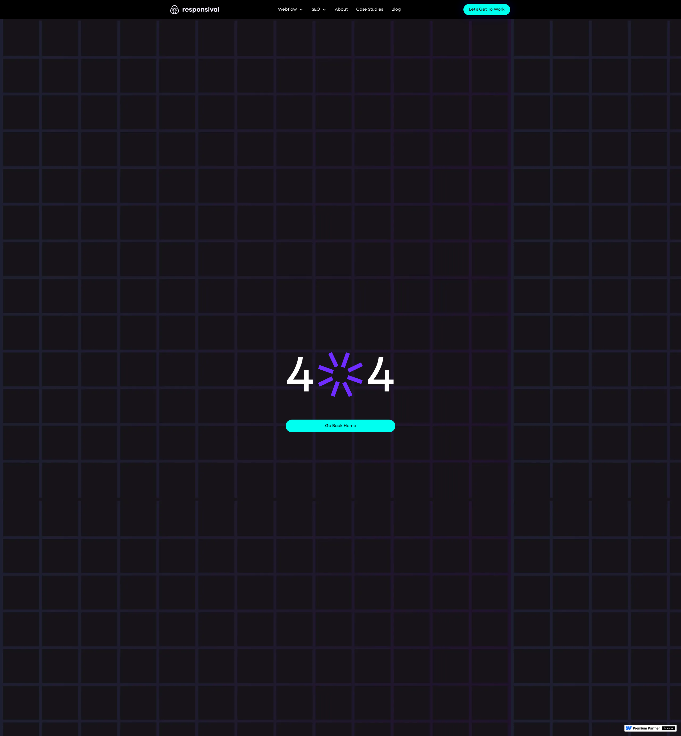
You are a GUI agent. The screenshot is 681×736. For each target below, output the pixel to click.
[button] (291, 9)
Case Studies (369, 9)
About (341, 9)
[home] (195, 9)
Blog (396, 9)
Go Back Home (340, 426)
